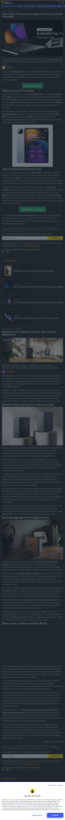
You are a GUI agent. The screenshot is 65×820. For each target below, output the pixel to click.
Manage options (37, 815)
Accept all (55, 815)
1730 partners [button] (12, 799)
